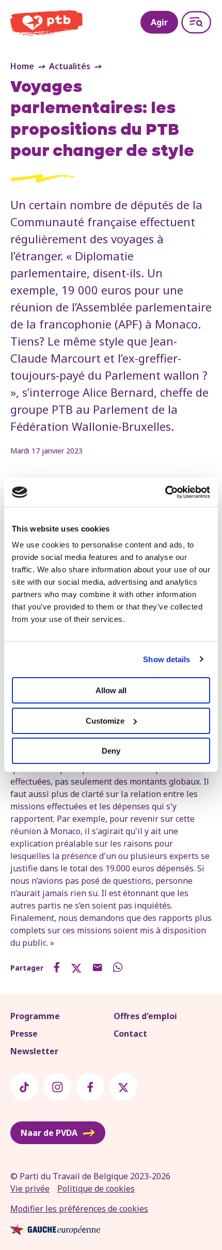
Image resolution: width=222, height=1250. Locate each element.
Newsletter (34, 1051)
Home (22, 66)
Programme (35, 1016)
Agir (159, 22)
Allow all (111, 690)
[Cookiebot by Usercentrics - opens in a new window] (165, 492)
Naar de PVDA (49, 1132)
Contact (130, 1033)
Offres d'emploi (145, 1016)
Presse (24, 1033)
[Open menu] (196, 22)
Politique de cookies (96, 1188)
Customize (105, 720)
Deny (111, 750)
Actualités (69, 66)
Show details (166, 659)
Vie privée (30, 1188)
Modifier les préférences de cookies (79, 1208)
